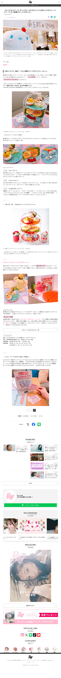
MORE (30, 483)
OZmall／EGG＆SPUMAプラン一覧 (30, 330)
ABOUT (9, 660)
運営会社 (44, 660)
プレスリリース (30, 662)
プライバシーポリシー (27, 660)
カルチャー (6, 5)
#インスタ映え (34, 416)
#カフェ (40, 416)
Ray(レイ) (2, 5)
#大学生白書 (25, 416)
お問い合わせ (50, 660)
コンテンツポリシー (37, 660)
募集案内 (19, 660)
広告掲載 (14, 660)
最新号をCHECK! (30, 605)
